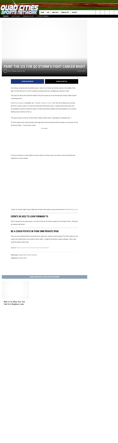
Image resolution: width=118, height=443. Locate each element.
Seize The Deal (16, 16)
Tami (9, 71)
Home (42, 12)
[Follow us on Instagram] (111, 12)
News (25, 258)
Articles (20, 258)
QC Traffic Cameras (42, 16)
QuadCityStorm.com (71, 209)
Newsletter (65, 12)
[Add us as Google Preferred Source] (102, 12)
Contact (74, 12)
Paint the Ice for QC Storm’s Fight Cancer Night (33, 248)
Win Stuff (55, 12)
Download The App (28, 16)
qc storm (34, 255)
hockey (21, 255)
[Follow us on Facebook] (107, 12)
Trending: (6, 16)
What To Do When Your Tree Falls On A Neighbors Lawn (14, 303)
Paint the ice (27, 255)
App (48, 12)
